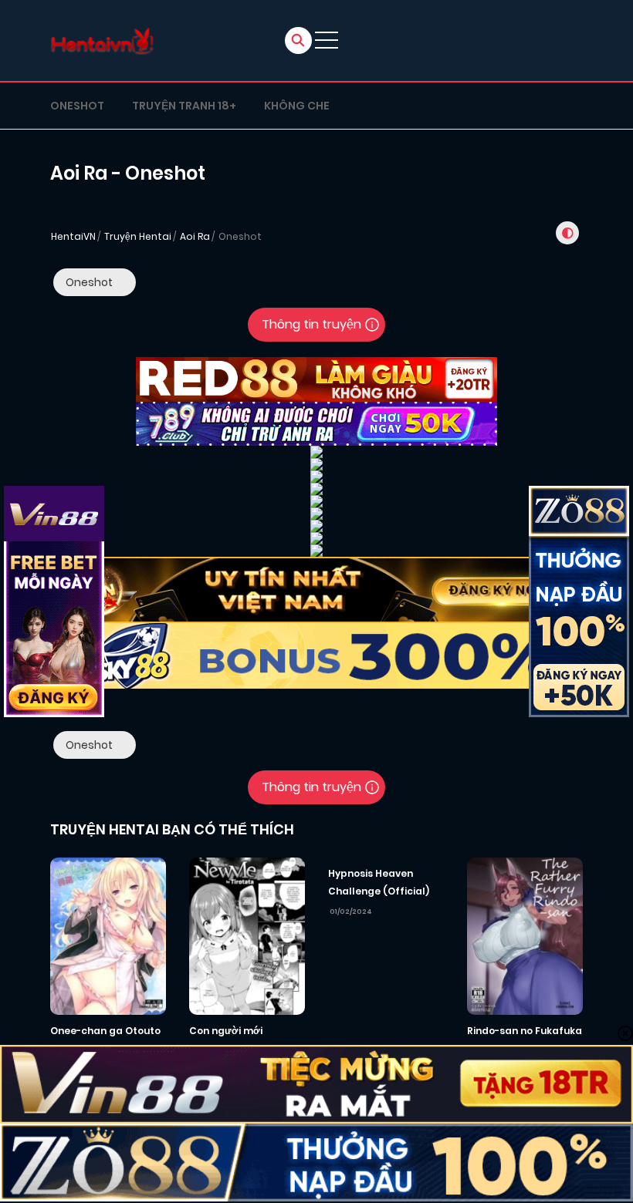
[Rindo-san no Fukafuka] (525, 935)
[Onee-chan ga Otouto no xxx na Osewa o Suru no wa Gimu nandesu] (108, 935)
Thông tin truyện (311, 324)
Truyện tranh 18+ (184, 105)
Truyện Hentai (137, 236)
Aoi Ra (195, 236)
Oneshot (77, 105)
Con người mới (225, 1030)
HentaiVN (73, 236)
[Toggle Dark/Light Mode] (567, 232)
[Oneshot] (94, 282)
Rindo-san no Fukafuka (524, 1030)
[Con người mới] (247, 935)
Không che (297, 105)
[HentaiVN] (102, 40)
